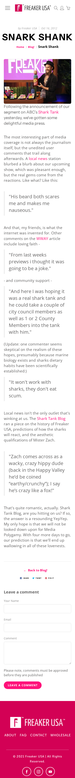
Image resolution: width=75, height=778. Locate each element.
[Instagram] (38, 771)
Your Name (11, 601)
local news (38, 158)
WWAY (42, 238)
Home (20, 47)
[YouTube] (50, 771)
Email (7, 619)
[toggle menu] (7, 8)
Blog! (31, 47)
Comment (10, 638)
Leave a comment (23, 685)
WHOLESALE (60, 735)
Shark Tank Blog (51, 418)
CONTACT (38, 735)
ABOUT (10, 735)
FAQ (23, 735)
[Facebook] (26, 771)
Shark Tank (48, 112)
